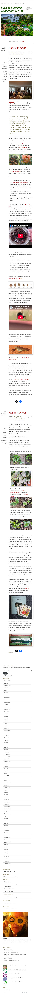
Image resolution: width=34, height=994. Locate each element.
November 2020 (7, 704)
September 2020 (7, 709)
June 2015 (6, 820)
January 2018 (6, 752)
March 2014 (6, 856)
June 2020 (6, 716)
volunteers (19, 54)
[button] (14, 160)
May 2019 (6, 747)
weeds (20, 420)
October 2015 (6, 811)
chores (5, 430)
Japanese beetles (20, 143)
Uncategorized (15, 420)
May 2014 (6, 851)
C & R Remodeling (7, 881)
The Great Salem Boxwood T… (21, 965)
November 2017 (7, 756)
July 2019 (6, 742)
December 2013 (7, 863)
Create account (7, 989)
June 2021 (6, 687)
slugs (3, 81)
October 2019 (6, 735)
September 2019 (7, 737)
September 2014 (7, 842)
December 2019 (7, 730)
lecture (5, 77)
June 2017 (6, 768)
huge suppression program (15, 171)
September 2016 (7, 787)
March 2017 (6, 775)
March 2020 (6, 723)
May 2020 (6, 718)
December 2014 (7, 835)
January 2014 (6, 861)
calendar (27, 588)
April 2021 (6, 692)
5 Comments (30, 417)
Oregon (2, 440)
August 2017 (6, 763)
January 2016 (6, 804)
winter (6, 81)
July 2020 (6, 714)
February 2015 (7, 830)
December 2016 (7, 782)
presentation (4, 79)
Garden (14, 418)
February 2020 (7, 725)
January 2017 (6, 780)
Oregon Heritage (7, 886)
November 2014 (7, 837)
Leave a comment (30, 52)
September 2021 (7, 685)
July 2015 (6, 818)
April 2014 (6, 854)
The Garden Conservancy (9, 888)
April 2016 (6, 797)
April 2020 (6, 721)
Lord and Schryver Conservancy (10, 884)
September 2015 (7, 813)
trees (10, 420)
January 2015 (6, 832)
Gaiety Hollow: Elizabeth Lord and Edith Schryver (14, 3)
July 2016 (6, 792)
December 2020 (7, 702)
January (5, 76)
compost (5, 66)
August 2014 (6, 844)
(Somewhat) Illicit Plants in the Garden (11, 960)
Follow (5, 673)
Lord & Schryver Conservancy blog (12, 9)
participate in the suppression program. (19, 182)
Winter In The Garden (8, 949)
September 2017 (7, 761)
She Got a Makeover (8, 958)
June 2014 (6, 849)
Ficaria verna (17, 492)
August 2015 (6, 816)
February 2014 (7, 858)
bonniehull (5, 938)
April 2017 (6, 773)
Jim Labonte (11, 102)
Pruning (23, 418)
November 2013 (7, 865)
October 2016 (6, 785)
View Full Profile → (6, 943)
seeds (5, 440)
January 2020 (6, 728)
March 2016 (6, 799)
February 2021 (7, 697)
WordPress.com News (8, 891)
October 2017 (6, 759)
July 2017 (6, 766)
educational (4, 68)
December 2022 (7, 680)
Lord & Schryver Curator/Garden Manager (15, 52)
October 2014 (6, 839)
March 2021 (6, 695)
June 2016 (6, 794)
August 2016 (6, 790)
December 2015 (7, 806)
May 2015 (6, 823)
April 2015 (6, 825)
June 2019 (6, 744)
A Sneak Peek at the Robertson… (20, 969)
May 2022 (6, 683)
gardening (14, 54)
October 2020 (6, 706)
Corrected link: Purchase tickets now (11, 952)
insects (5, 74)
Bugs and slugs (17, 47)
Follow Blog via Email (10, 665)
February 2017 (7, 778)
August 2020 (6, 711)
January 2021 (6, 699)
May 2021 (6, 690)
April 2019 (6, 749)
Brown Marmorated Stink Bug (15, 278)
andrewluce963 (10, 965)
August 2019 (6, 740)
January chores (17, 412)
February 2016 (7, 801)
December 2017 (7, 754)
